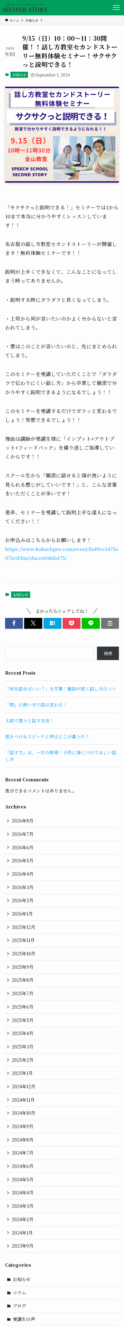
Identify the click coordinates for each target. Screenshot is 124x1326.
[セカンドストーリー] (25, 7)
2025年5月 (22, 1020)
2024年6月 (22, 1166)
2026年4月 (22, 874)
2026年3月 (22, 887)
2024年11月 (23, 1100)
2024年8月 (22, 1139)
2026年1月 (22, 913)
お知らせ (19, 74)
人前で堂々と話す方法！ (29, 720)
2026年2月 (22, 900)
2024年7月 (22, 1152)
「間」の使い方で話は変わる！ (36, 704)
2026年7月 (22, 834)
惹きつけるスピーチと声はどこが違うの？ (47, 736)
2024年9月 (22, 1126)
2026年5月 (22, 860)
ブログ (19, 1305)
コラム (19, 1292)
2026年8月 (22, 820)
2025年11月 (23, 940)
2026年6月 (22, 847)
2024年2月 (22, 1219)
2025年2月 (22, 1060)
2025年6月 (22, 1007)
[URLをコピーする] (110, 623)
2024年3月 (22, 1206)
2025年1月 (22, 1073)
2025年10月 (23, 953)
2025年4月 (22, 1033)
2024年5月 (22, 1179)
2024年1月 (22, 1232)
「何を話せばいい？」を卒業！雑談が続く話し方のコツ (60, 688)
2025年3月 (22, 1046)
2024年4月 (22, 1192)
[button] (14, 623)
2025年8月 (22, 980)
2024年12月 (23, 1086)
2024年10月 (23, 1113)
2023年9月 (22, 1246)
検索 (108, 653)
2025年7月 (22, 993)
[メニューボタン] (116, 7)
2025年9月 (22, 967)
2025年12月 (23, 927)
